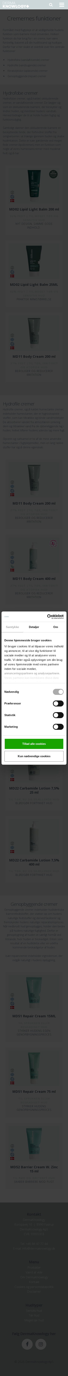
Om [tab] (55, 627)
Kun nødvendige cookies (34, 756)
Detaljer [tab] (34, 627)
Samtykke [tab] (12, 627)
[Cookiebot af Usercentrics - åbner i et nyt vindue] (48, 616)
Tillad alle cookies (34, 743)
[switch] (58, 703)
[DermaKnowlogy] (16, 5)
